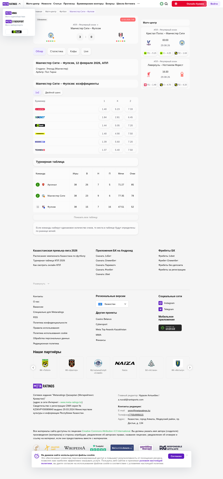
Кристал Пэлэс (154, 33)
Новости (46, 3)
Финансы (101, 340)
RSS (35, 317)
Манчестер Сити (80, 28)
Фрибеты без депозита (171, 265)
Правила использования (46, 328)
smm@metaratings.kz (139, 410)
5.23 (117, 109)
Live (86, 51)
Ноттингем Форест (173, 65)
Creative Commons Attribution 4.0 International (106, 431)
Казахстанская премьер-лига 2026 (55, 250)
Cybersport (101, 324)
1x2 (37, 92)
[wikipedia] (75, 448)
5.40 (117, 150)
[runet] (36, 448)
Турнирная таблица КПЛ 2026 (49, 260)
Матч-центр (33, 3)
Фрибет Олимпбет (168, 260)
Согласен (176, 456)
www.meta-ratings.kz (71, 402)
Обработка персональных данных (51, 338)
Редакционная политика (46, 343)
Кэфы (73, 51)
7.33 (130, 109)
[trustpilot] (98, 448)
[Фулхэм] (120, 37)
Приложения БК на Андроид (114, 250)
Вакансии (38, 306)
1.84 (104, 117)
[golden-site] (51, 448)
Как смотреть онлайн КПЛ (47, 265)
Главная (38, 11)
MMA (98, 335)
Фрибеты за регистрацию (172, 269)
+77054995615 (135, 414)
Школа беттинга (126, 3)
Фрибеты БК (167, 250)
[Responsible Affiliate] (170, 448)
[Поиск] (166, 3)
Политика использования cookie (50, 333)
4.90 (117, 133)
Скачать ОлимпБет (106, 260)
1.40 (104, 109)
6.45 (130, 117)
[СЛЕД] (190, 367)
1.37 (104, 150)
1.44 (104, 125)
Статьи (57, 3)
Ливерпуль (154, 65)
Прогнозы (69, 3)
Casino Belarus (104, 319)
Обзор (39, 51)
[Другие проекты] (12, 4)
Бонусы (110, 3)
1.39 (104, 141)
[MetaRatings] (43, 386)
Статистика (56, 51)
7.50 (130, 133)
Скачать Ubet (103, 274)
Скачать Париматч (106, 265)
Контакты (38, 296)
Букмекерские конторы (90, 3)
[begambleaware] (122, 448)
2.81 (117, 117)
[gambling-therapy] (146, 448)
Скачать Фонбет (104, 269)
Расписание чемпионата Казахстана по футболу (59, 256)
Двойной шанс (53, 92)
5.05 (117, 125)
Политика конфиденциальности (50, 322)
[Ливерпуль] (148, 74)
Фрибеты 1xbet (167, 256)
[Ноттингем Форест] (182, 74)
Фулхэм (96, 28)
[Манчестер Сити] (50, 37)
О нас (36, 301)
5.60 (117, 141)
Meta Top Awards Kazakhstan (111, 329)
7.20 (130, 125)
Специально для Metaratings (48, 312)
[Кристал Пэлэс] (148, 42)
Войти (214, 3)
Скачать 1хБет (103, 256)
